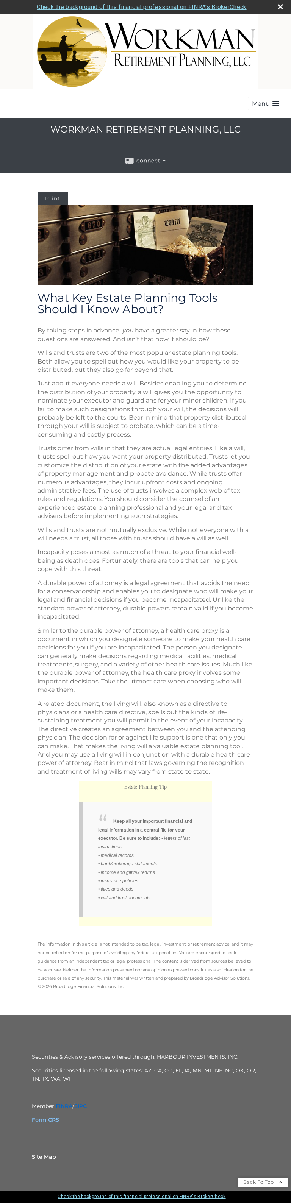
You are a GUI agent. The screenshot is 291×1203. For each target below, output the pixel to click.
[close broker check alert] (280, 7)
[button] (265, 103)
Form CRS (45, 1119)
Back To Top (259, 1182)
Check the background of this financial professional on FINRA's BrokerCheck (141, 7)
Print (52, 198)
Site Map (44, 1156)
